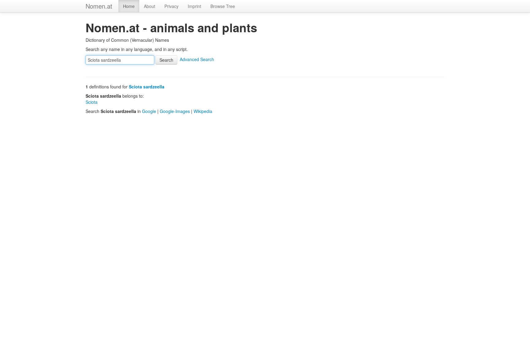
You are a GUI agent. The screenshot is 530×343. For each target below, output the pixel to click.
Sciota (92, 102)
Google (149, 111)
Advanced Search (197, 59)
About (149, 6)
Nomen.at (99, 6)
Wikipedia (203, 111)
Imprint (194, 6)
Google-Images (175, 111)
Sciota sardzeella (146, 87)
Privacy (171, 6)
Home (129, 6)
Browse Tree (222, 6)
